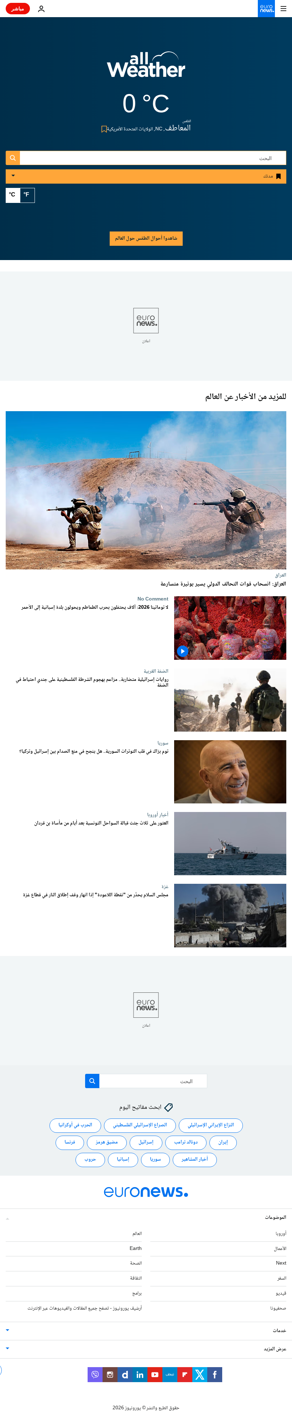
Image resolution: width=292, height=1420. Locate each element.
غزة (164, 887)
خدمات (279, 1331)
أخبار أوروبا (157, 815)
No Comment (152, 599)
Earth (136, 1249)
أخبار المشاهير (195, 1159)
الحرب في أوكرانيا (75, 1125)
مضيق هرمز (107, 1142)
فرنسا (69, 1142)
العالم (137, 1234)
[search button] (13, 158)
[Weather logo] (146, 69)
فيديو (281, 1293)
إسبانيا (123, 1159)
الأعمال (280, 1249)
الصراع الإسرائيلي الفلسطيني (140, 1125)
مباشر (17, 8)
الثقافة (136, 1278)
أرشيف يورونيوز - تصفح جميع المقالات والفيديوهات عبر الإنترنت (84, 1308)
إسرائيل (146, 1142)
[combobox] (146, 158)
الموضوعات (275, 1218)
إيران (223, 1142)
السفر (281, 1278)
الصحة (136, 1263)
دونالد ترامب (186, 1142)
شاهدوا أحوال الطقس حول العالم (146, 238)
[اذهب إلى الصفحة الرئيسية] (266, 8)
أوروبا (281, 1234)
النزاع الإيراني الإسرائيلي (211, 1125)
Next (281, 1263)
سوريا (162, 743)
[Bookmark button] (103, 129)
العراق (280, 575)
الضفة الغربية (156, 671)
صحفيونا (278, 1308)
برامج (137, 1293)
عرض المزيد (275, 1349)
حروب (90, 1159)
